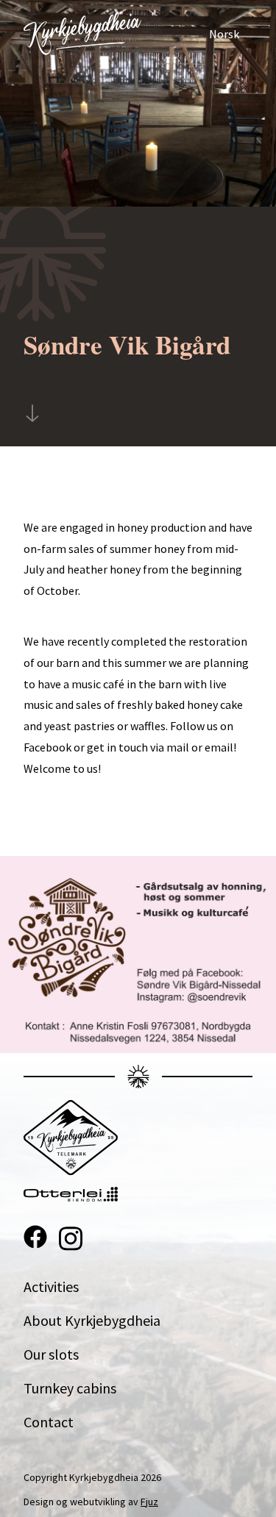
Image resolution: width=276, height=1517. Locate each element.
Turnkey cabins (70, 1388)
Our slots (51, 1354)
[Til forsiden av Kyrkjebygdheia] (82, 33)
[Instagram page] (70, 1238)
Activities (51, 1286)
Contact (49, 1422)
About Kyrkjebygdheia (92, 1320)
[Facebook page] (35, 1238)
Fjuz (149, 1501)
